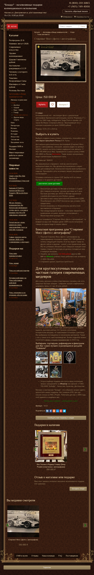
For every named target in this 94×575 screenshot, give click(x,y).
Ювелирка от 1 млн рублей (17, 85)
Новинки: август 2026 (19, 44)
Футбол (17, 105)
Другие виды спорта (19, 118)
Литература (15, 125)
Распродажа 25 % (16, 40)
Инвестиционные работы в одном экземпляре (16, 155)
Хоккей (16, 108)
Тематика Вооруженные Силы (17, 79)
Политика (14, 131)
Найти (83, 26)
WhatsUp (63, 384)
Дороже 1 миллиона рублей (17, 61)
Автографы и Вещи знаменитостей (17, 95)
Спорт (13, 103)
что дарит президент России (48, 141)
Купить (42, 104)
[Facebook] (50, 410)
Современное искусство (15, 48)
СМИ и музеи (22, 556)
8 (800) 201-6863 (79, 3)
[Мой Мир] (57, 410)
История (14, 134)
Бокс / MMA (18, 110)
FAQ (60, 556)
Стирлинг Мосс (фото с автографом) (23, 540)
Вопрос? (63, 104)
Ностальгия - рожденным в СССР (17, 67)
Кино (13, 123)
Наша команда (48, 556)
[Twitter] (64, 410)
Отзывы (34, 556)
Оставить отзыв (78, 489)
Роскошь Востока (17, 90)
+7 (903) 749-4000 (79, 6)
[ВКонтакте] (47, 410)
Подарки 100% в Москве (16, 147)
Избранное (67, 17)
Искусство (15, 137)
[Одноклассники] (54, 410)
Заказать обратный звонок (76, 11)
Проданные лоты (17, 142)
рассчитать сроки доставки (49, 184)
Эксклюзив (15, 139)
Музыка (14, 128)
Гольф (16, 112)
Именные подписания (19, 100)
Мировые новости (14, 167)
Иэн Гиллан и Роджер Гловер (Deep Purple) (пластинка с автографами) (51, 465)
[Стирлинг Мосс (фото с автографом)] (61, 63)
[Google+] (60, 410)
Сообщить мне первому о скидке (61, 418)
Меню (14, 26)
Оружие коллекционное (16, 54)
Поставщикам (72, 556)
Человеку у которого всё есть (18, 73)
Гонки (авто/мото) (21, 115)
